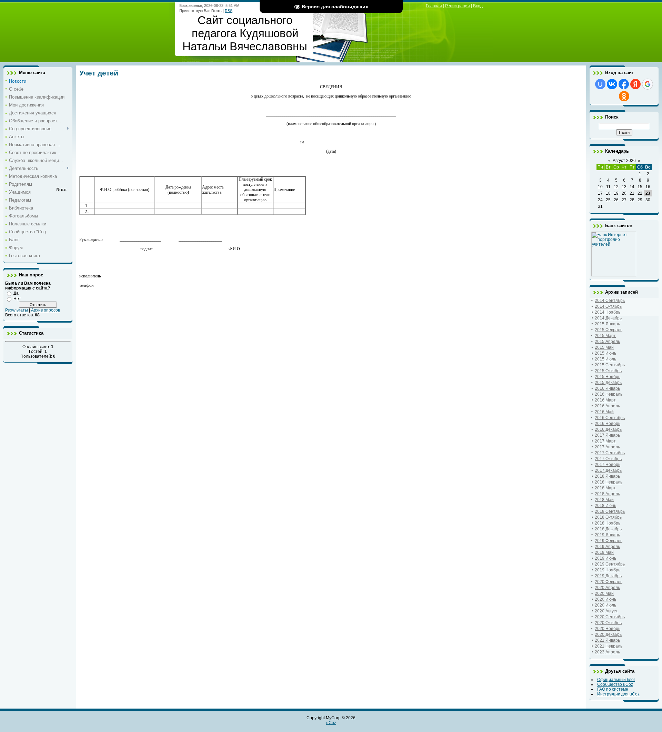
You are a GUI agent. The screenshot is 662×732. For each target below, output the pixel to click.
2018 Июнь (605, 505)
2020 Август (606, 611)
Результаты (16, 310)
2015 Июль (605, 359)
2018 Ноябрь (607, 523)
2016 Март (605, 400)
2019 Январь (607, 534)
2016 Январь (607, 388)
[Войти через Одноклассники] (624, 96)
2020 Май (604, 593)
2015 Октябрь (608, 370)
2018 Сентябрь (610, 511)
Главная (434, 5)
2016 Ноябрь (607, 423)
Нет (17, 298)
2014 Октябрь (608, 306)
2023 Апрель (607, 652)
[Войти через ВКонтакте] (612, 84)
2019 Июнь (605, 558)
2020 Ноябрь (607, 628)
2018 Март (605, 488)
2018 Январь (607, 476)
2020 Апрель (607, 587)
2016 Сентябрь (610, 417)
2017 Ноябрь (607, 464)
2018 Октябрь (608, 517)
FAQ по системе (612, 689)
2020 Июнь (605, 599)
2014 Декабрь (608, 318)
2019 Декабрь (608, 575)
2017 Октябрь (608, 458)
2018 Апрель (607, 493)
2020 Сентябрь (610, 616)
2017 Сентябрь (610, 452)
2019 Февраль (608, 540)
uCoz (331, 722)
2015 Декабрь (608, 382)
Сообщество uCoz (615, 684)
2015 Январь (607, 324)
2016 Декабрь (608, 429)
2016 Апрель (607, 406)
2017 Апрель (607, 447)
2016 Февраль (608, 394)
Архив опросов (45, 310)
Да (16, 293)
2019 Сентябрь (610, 564)
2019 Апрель (607, 546)
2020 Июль (605, 605)
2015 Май (604, 347)
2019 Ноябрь (607, 570)
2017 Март (605, 441)
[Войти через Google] (647, 84)
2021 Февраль (608, 646)
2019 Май (604, 552)
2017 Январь (607, 435)
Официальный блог (616, 679)
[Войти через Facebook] (624, 84)
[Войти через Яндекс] (635, 84)
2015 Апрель (607, 341)
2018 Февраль (608, 482)
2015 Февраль (608, 329)
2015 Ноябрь (607, 376)
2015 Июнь (605, 353)
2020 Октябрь (608, 622)
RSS (228, 11)
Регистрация (457, 5)
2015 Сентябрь (610, 365)
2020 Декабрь (608, 634)
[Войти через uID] (600, 84)
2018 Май (604, 499)
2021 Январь (607, 640)
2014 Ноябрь (607, 312)
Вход (478, 5)
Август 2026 (624, 160)
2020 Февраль (608, 581)
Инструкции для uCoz (618, 694)
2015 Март (605, 335)
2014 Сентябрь (610, 300)
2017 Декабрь (608, 470)
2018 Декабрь (608, 529)
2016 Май (604, 411)
